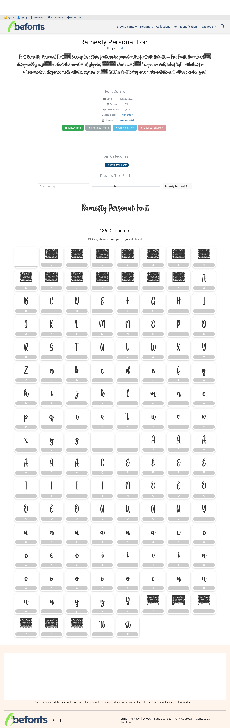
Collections (163, 26)
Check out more (100, 127)
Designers (146, 26)
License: (109, 120)
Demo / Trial (127, 120)
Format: (114, 104)
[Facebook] (60, 720)
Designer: (110, 114)
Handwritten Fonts (116, 164)
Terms (123, 718)
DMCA (147, 718)
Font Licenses (162, 718)
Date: (109, 98)
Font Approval (183, 718)
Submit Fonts (76, 17)
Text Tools (206, 26)
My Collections (57, 17)
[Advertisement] (115, 676)
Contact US (203, 718)
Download (74, 128)
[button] (223, 27)
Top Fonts (127, 722)
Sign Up (22, 17)
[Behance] (54, 720)
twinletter (127, 114)
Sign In (9, 17)
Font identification (185, 26)
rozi (121, 48)
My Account (39, 17)
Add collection (126, 127)
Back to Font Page (154, 127)
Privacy (135, 718)
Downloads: (113, 109)
